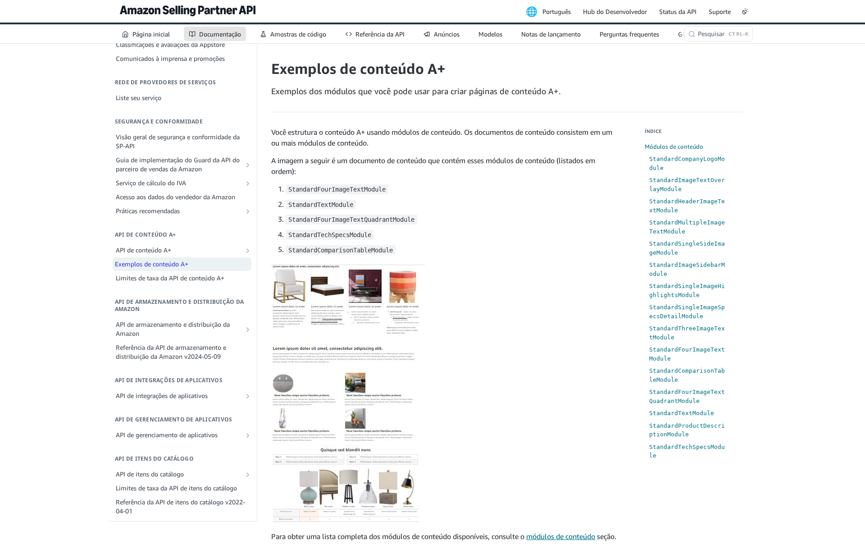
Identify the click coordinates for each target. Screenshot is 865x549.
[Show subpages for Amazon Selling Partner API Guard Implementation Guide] (247, 165)
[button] (348, 393)
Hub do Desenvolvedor (615, 11)
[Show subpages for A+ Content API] (247, 250)
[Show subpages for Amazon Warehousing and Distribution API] (247, 329)
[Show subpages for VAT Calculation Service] (247, 183)
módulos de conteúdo (560, 536)
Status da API (678, 11)
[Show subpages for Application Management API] (247, 435)
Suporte (720, 11)
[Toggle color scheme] (745, 11)
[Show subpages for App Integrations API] (247, 396)
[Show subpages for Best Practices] (247, 211)
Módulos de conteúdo (674, 146)
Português (556, 11)
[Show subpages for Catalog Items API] (247, 474)
